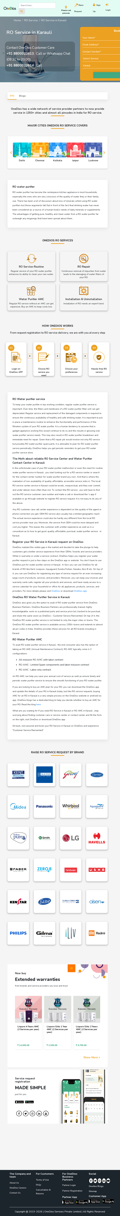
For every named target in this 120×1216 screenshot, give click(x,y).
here (38, 704)
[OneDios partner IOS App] (69, 1202)
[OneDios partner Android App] (81, 1202)
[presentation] (11, 152)
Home (17, 20)
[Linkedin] (104, 1180)
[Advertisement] (60, 1148)
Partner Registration (72, 1190)
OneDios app (80, 591)
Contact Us (15, 1192)
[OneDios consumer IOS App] (95, 1201)
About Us (14, 1182)
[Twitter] (95, 1180)
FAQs (38, 1185)
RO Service (31, 20)
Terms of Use (42, 1180)
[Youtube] (108, 1180)
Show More (91, 1057)
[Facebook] (91, 1180)
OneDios (55, 591)
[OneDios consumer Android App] (108, 1201)
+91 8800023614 (20, 65)
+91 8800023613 (20, 53)
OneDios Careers (18, 1187)
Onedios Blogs (96, 1186)
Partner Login (69, 1185)
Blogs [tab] (22, 96)
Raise (78, 8)
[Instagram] (99, 1180)
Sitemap (93, 1191)
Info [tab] (12, 95)
